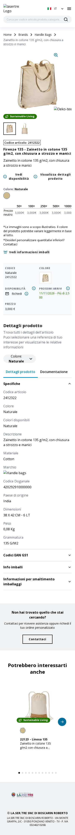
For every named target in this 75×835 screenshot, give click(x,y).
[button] (56, 9)
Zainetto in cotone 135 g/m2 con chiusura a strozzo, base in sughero (36, 747)
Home (7, 35)
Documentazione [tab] (54, 371)
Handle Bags (43, 35)
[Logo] (14, 8)
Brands (23, 35)
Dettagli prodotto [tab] (20, 371)
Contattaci (10, 244)
